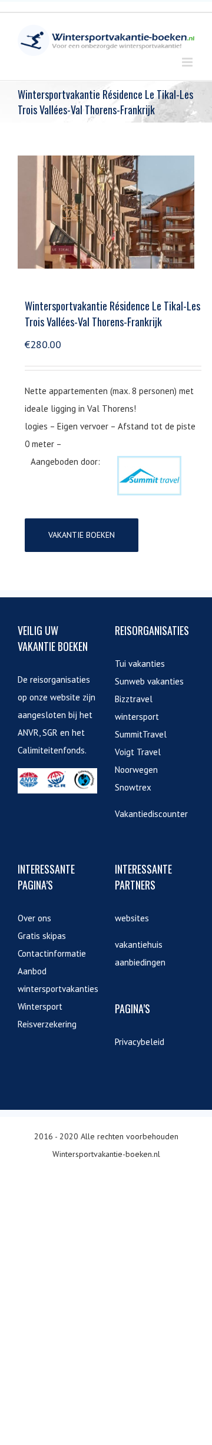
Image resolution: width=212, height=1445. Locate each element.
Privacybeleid (139, 1041)
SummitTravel (141, 734)
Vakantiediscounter (151, 813)
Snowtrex (133, 787)
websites (132, 918)
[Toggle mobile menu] (188, 62)
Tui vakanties (140, 663)
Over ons (34, 918)
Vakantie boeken (81, 535)
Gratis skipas (42, 935)
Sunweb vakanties (149, 681)
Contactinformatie (52, 953)
